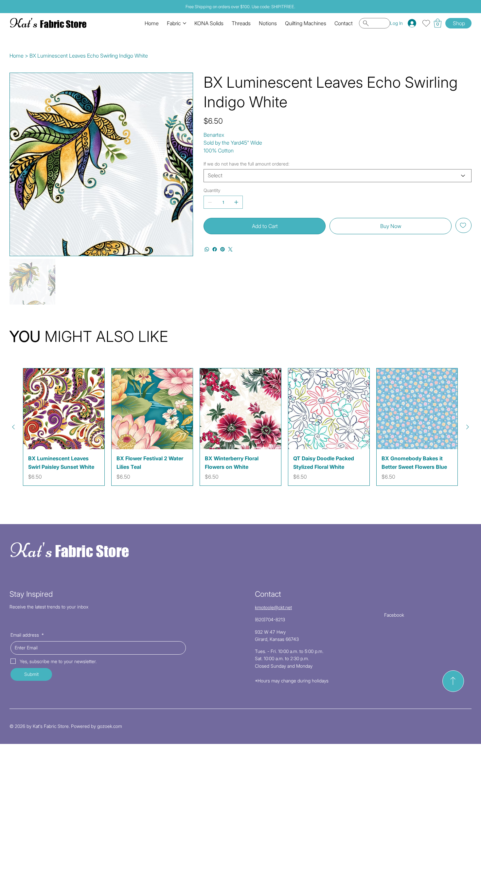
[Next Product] (468, 427)
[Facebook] (214, 249)
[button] (437, 23)
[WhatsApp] (207, 249)
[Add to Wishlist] (463, 225)
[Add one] (236, 202)
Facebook (394, 615)
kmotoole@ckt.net (273, 607)
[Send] (453, 681)
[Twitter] (230, 249)
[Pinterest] (222, 249)
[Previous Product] (13, 427)
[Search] (374, 23)
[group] (240, 427)
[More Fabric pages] (184, 23)
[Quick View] (63, 408)
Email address (27, 635)
